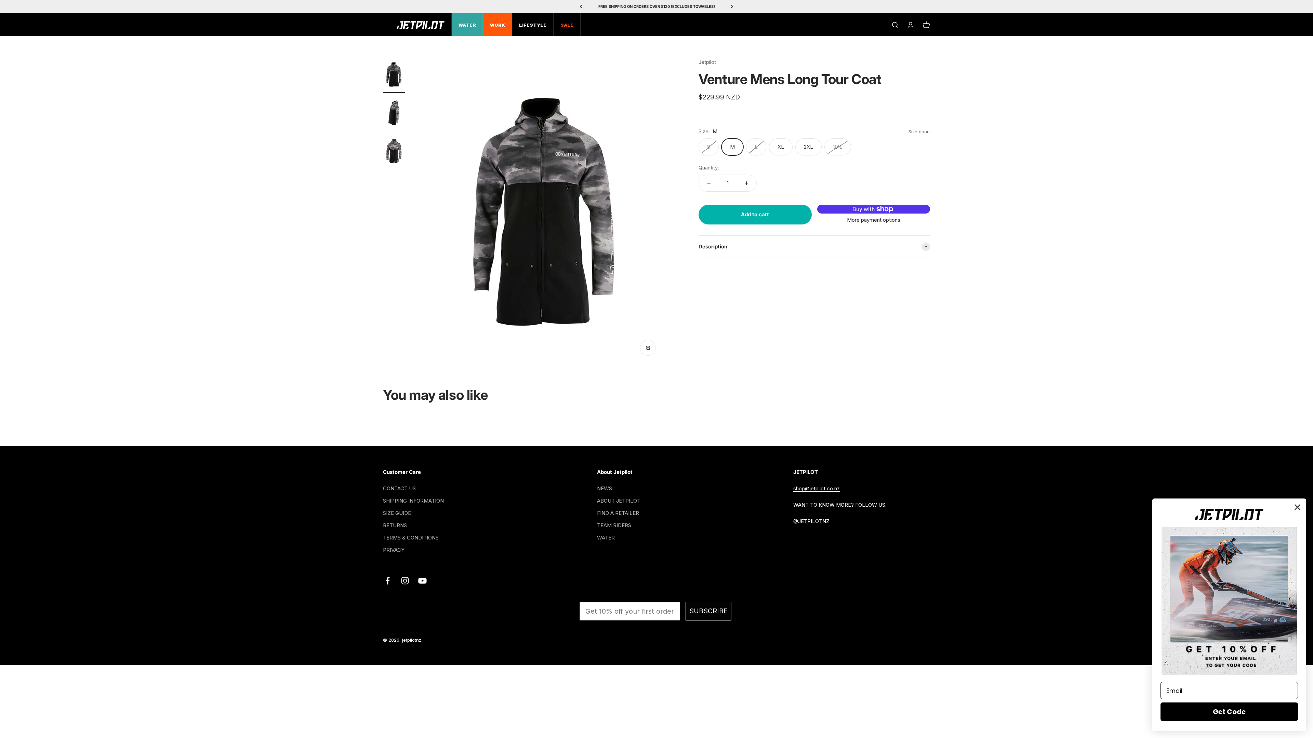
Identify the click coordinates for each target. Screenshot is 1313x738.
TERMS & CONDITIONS (411, 537)
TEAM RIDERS (614, 525)
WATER (606, 537)
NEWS (604, 488)
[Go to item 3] (394, 152)
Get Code (1229, 711)
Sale (566, 25)
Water (467, 25)
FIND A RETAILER (618, 513)
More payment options (873, 220)
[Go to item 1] (394, 75)
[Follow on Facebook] (387, 580)
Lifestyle (532, 25)
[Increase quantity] (746, 183)
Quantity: (709, 167)
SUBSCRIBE (708, 611)
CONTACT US (399, 488)
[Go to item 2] (394, 113)
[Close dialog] (1297, 507)
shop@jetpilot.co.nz (816, 488)
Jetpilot (707, 62)
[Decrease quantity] (709, 183)
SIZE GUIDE (397, 513)
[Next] (732, 6)
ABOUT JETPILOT (618, 500)
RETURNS (395, 525)
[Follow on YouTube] (422, 580)
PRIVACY (393, 550)
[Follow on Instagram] (405, 580)
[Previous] (581, 6)
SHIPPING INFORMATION (413, 500)
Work (497, 25)
